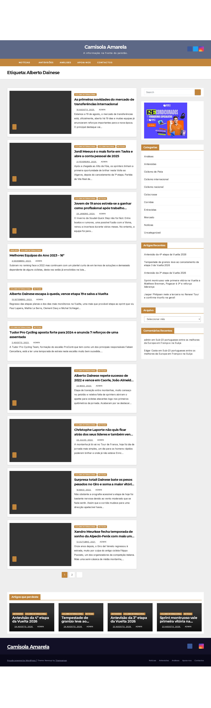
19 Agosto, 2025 (86, 110)
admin (102, 110)
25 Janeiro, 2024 (86, 214)
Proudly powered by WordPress (21, 660)
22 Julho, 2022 (85, 440)
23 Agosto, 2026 (122, 627)
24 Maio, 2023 (84, 386)
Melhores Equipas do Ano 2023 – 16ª (36, 255)
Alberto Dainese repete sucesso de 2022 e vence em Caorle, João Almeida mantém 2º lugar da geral (103, 380)
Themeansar (61, 660)
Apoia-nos (84, 62)
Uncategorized (152, 232)
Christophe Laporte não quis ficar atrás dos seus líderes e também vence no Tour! (104, 434)
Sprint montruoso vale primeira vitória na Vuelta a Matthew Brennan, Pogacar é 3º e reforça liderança (172, 283)
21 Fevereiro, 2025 (87, 162)
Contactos (105, 62)
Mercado (149, 217)
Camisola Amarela (106, 47)
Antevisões (46, 62)
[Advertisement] (86, 20)
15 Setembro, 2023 (22, 299)
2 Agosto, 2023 (20, 343)
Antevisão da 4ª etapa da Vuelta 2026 (165, 254)
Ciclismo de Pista (153, 171)
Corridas (149, 202)
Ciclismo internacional (85, 94)
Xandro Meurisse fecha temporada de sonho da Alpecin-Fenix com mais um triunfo (103, 536)
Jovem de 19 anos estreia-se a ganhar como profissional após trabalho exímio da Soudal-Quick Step (102, 208)
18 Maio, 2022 (84, 490)
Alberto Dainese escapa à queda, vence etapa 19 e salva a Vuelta (58, 294)
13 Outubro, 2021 (86, 542)
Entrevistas (150, 209)
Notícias (25, 62)
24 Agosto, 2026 (23, 627)
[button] (203, 62)
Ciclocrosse (150, 194)
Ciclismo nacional (106, 146)
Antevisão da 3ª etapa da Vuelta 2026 (165, 272)
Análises (65, 62)
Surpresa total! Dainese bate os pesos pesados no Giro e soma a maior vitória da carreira (103, 484)
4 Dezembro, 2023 (21, 261)
